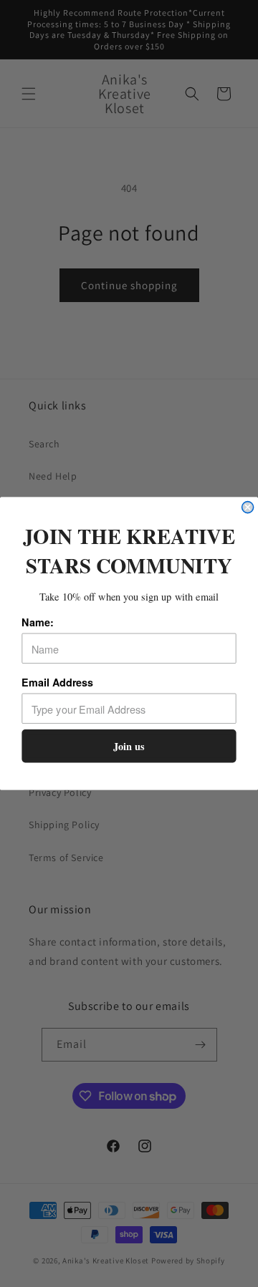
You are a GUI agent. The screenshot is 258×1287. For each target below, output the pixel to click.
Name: (37, 622)
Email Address (57, 682)
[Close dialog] (248, 507)
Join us (129, 746)
